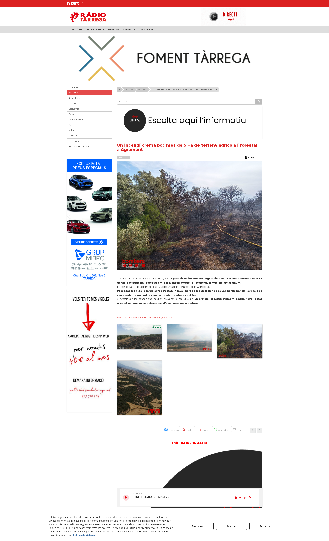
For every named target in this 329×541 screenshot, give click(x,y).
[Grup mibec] (89, 221)
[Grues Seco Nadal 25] (164, 59)
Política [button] (72, 125)
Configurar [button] (198, 526)
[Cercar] (258, 102)
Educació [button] (73, 87)
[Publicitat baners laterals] (89, 349)
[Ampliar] (139, 337)
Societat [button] (73, 135)
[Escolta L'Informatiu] (190, 121)
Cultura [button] (72, 103)
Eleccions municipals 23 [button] (81, 146)
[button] (68, 4)
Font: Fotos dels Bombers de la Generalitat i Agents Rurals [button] (145, 317)
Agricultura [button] (74, 98)
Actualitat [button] (74, 92)
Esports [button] (72, 114)
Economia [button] (74, 109)
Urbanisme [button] (74, 141)
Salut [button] (71, 130)
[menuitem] (77, 29)
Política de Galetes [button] (84, 535)
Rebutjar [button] (232, 526)
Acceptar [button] (265, 526)
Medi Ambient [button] (76, 119)
